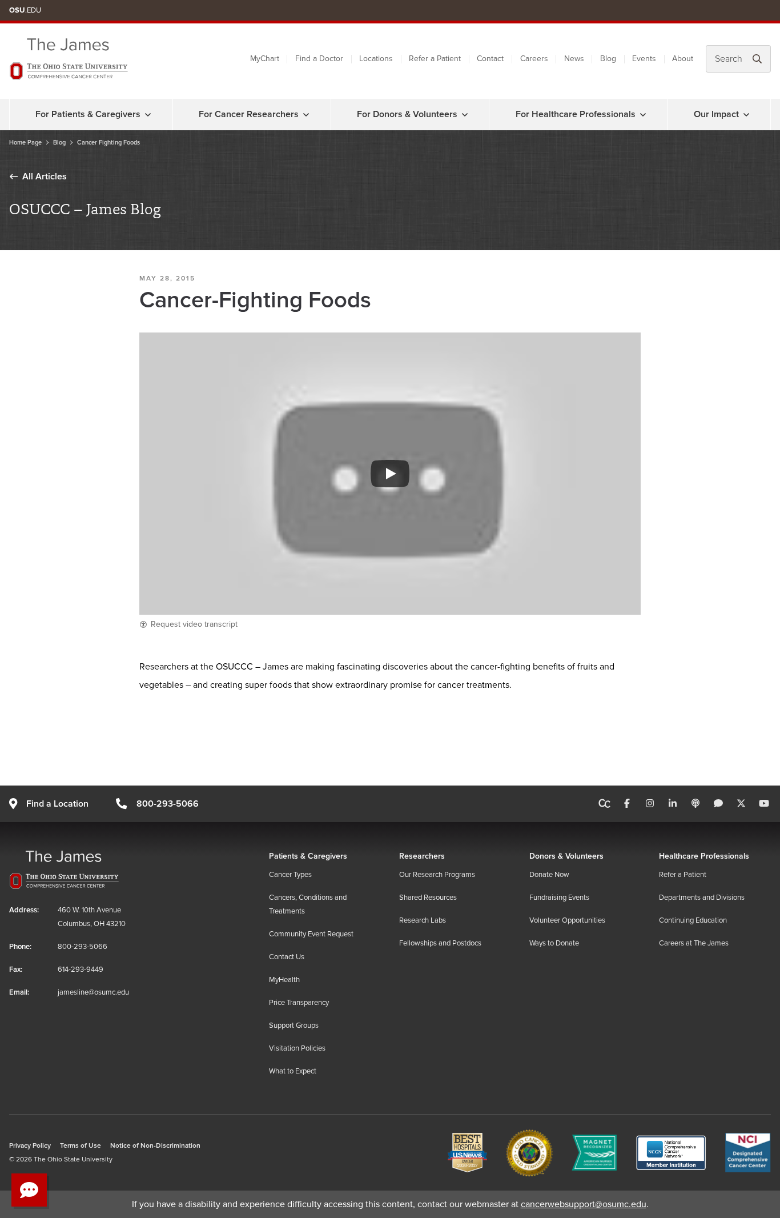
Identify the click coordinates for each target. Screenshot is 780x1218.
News (574, 58)
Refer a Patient (435, 58)
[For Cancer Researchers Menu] (306, 114)
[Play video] (390, 473)
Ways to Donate (554, 943)
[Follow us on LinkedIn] (673, 804)
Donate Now (549, 874)
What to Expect (292, 1071)
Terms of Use (80, 1145)
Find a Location (57, 804)
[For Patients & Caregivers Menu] (147, 114)
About (682, 58)
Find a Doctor (319, 58)
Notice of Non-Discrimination (155, 1145)
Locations (376, 58)
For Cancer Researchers (249, 114)
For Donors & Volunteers (407, 114)
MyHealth (284, 979)
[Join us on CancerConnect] (604, 804)
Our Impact (716, 114)
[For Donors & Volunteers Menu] (464, 114)
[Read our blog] (718, 804)
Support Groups (294, 1025)
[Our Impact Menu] (746, 114)
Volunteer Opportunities (567, 920)
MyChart (264, 58)
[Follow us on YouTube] (764, 804)
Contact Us (286, 956)
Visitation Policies (297, 1048)
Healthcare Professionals (704, 856)
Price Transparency (299, 1002)
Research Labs (422, 920)
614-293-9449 (80, 969)
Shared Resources (428, 897)
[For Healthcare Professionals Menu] (643, 114)
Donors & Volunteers (566, 856)
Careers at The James (694, 943)
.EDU (25, 10)
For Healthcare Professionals (576, 114)
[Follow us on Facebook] (627, 804)
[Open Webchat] (29, 1190)
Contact (490, 58)
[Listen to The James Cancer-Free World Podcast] (695, 804)
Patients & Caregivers (308, 856)
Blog (608, 58)
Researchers (422, 856)
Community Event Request (311, 934)
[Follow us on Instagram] (650, 804)
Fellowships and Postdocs (440, 943)
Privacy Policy (30, 1145)
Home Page (25, 142)
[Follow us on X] (741, 804)
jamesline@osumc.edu (93, 992)
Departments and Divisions (702, 897)
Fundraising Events (559, 897)
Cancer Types (290, 874)
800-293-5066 (167, 804)
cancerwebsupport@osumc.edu (583, 1204)
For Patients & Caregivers (87, 114)
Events (644, 58)
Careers (534, 58)
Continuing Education (693, 920)
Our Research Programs (437, 874)
